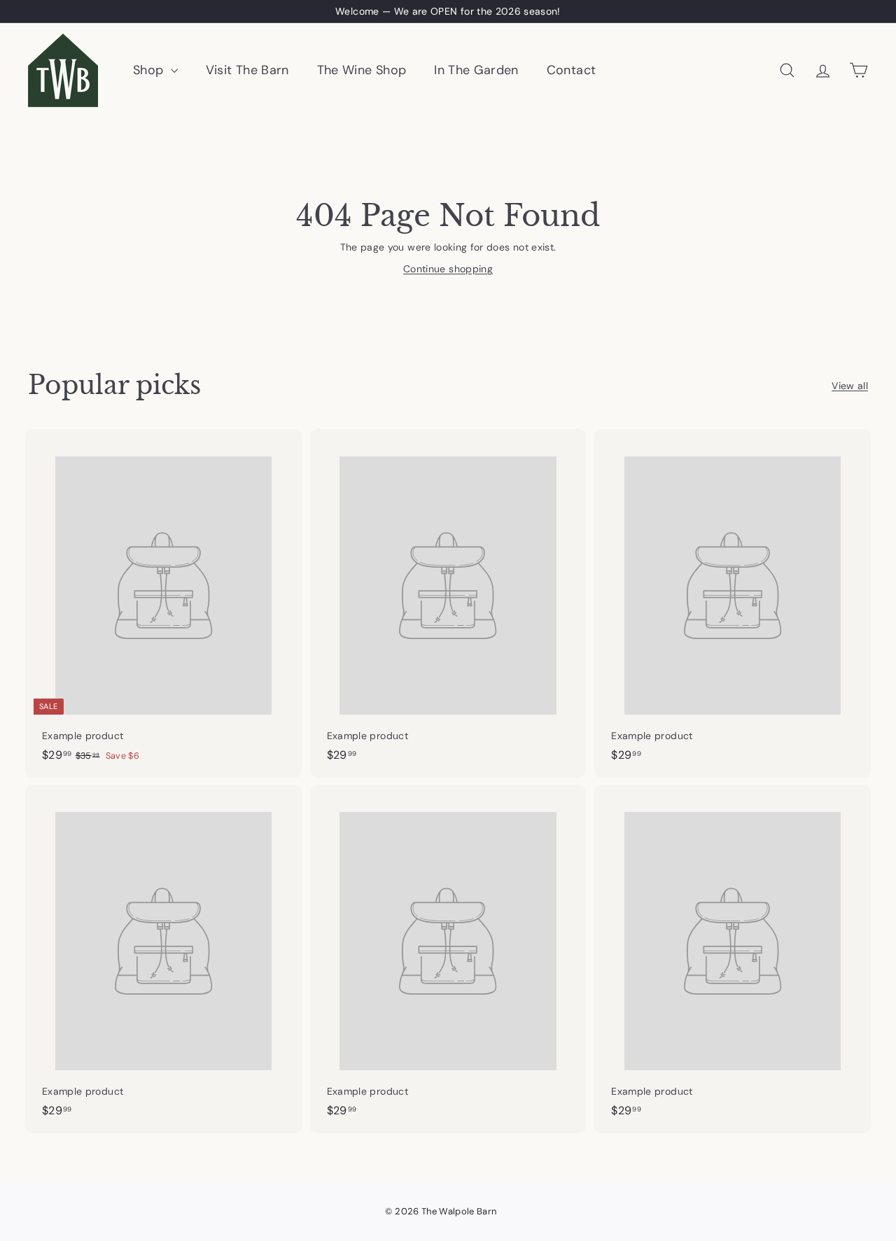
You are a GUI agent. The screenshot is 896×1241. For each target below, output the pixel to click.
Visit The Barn (247, 70)
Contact (571, 70)
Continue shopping (448, 268)
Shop (150, 70)
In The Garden (476, 70)
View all (850, 385)
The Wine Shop (362, 70)
